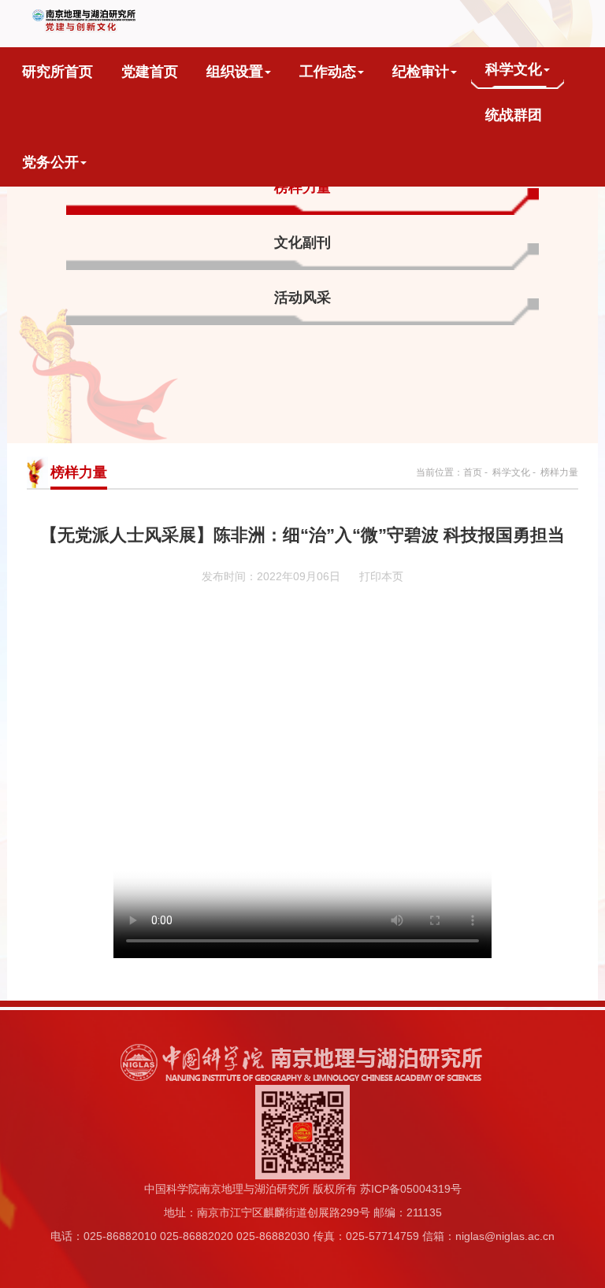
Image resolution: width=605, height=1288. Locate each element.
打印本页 (381, 576)
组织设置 (234, 72)
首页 (472, 472)
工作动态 (327, 72)
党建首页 (149, 72)
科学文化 (513, 69)
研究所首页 (57, 72)
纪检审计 (420, 72)
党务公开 (50, 162)
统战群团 (513, 115)
